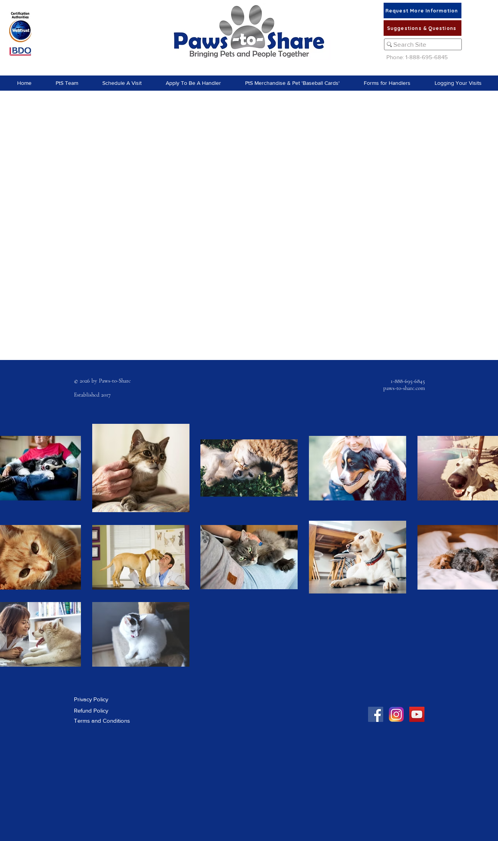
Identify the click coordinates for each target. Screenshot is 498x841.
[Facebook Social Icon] (375, 714)
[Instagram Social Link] (396, 714)
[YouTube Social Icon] (416, 714)
